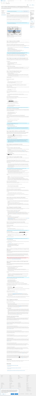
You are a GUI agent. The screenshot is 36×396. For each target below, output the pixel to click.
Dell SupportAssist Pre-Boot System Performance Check (17, 293)
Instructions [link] (3, 11)
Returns (18, 378)
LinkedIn (27, 379)
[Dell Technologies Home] (3, 1)
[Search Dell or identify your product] (20, 0)
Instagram (27, 380)
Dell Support (10, 243)
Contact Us (27, 377)
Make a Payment (11, 380)
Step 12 (22, 357)
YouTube (27, 381)
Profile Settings (11, 378)
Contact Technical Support (20, 377)
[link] (28, 1)
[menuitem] (8, 2)
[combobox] (14, 0)
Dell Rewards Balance (11, 381)
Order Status (11, 377)
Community (27, 376)
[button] (26, 1)
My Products (11, 379)
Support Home (4, 3)
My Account (10, 376)
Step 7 (10, 328)
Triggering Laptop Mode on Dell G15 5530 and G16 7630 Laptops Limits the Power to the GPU (16, 370)
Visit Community (32, 21)
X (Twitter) (27, 378)
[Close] (18, 389)
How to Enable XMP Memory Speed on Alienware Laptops (12, 365)
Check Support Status (32, 26)
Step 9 (22, 150)
